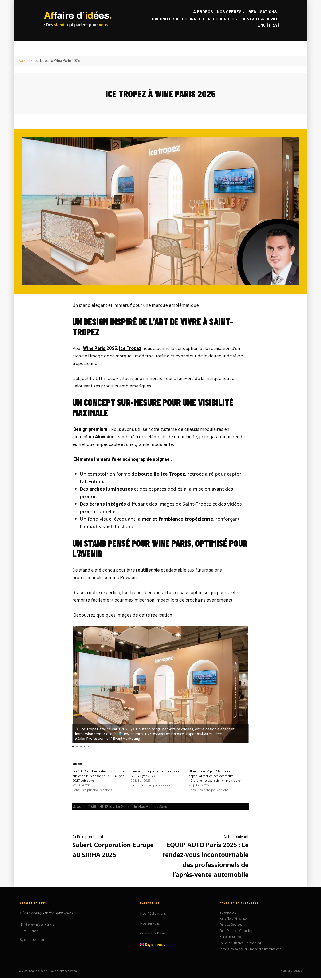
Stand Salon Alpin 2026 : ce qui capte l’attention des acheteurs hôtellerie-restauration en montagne (215, 775)
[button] (244, 682)
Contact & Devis (259, 18)
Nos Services (150, 923)
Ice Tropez (130, 348)
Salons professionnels (178, 18)
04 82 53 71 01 (34, 940)
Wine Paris (94, 348)
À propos (203, 11)
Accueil (24, 60)
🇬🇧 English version (154, 944)
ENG (262, 25)
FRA (273, 25)
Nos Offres (229, 11)
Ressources (221, 18)
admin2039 (86, 806)
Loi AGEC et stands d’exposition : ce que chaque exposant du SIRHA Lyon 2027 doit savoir (98, 775)
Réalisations (262, 11)
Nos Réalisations (152, 806)
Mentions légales (291, 970)
